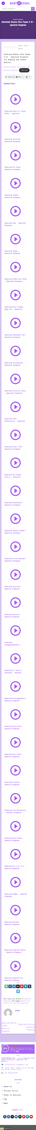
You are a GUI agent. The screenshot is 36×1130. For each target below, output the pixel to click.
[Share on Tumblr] (29, 986)
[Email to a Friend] (18, 986)
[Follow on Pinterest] (23, 1116)
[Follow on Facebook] (4, 1116)
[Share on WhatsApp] (6, 986)
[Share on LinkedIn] (25, 986)
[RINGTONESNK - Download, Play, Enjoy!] (19, 3)
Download (24, 70)
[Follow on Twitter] (16, 1116)
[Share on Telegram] (18, 991)
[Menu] (3, 3)
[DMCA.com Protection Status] (5, 1129)
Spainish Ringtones (18, 20)
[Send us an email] (20, 1116)
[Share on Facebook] (10, 986)
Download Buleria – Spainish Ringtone (26, 1027)
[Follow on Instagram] (8, 1116)
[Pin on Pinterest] (22, 986)
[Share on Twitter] (14, 986)
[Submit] (33, 9)
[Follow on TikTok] (12, 1116)
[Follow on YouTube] (31, 1116)
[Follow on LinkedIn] (27, 1116)
